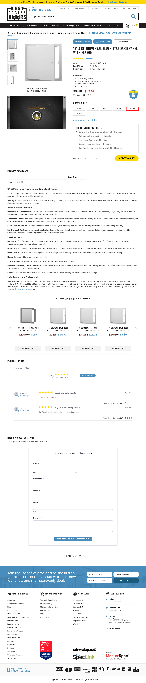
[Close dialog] (98, 316)
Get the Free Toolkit (73, 359)
